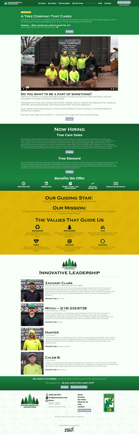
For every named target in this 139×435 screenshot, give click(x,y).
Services (81, 397)
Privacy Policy (60, 417)
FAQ (79, 404)
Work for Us (83, 402)
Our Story (82, 400)
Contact (81, 407)
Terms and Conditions (75, 417)
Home (80, 395)
